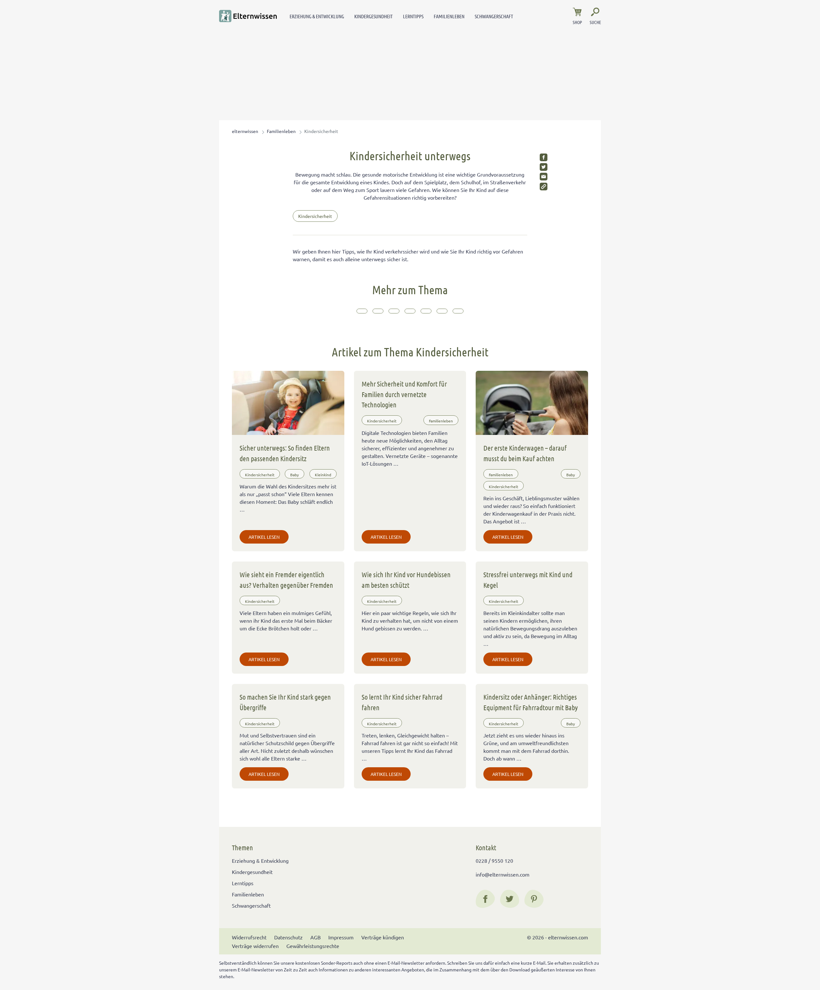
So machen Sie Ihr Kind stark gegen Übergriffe (285, 702)
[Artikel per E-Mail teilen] (543, 176)
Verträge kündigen (382, 937)
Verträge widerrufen (255, 946)
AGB (315, 937)
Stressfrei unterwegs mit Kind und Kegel (527, 579)
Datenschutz (288, 937)
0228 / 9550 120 (494, 860)
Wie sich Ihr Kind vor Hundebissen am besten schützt (406, 579)
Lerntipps (413, 16)
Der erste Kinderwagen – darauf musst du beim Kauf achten (525, 453)
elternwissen (245, 131)
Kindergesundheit (373, 16)
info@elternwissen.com (502, 874)
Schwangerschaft (494, 16)
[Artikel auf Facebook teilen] (543, 157)
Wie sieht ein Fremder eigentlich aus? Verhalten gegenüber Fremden (286, 579)
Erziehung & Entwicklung (317, 16)
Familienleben (449, 16)
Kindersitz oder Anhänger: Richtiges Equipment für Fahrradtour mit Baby (530, 702)
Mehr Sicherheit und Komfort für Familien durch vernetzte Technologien (404, 394)
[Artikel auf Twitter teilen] (543, 167)
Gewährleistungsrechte (312, 946)
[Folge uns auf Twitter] (509, 899)
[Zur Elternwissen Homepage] (248, 16)
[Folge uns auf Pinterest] (534, 899)
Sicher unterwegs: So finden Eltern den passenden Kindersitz (285, 453)
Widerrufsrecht (249, 937)
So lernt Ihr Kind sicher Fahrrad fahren (402, 702)
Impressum (341, 937)
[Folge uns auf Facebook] (485, 899)
